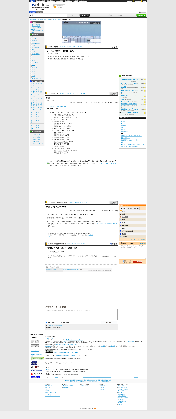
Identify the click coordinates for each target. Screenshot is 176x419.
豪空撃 (123, 123)
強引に (59, 59)
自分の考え (53, 59)
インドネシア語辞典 (123, 397)
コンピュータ (36, 43)
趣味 (33, 65)
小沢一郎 (56, 121)
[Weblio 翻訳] (54, 6)
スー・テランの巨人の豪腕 (128, 83)
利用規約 (47, 390)
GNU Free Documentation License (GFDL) (66, 344)
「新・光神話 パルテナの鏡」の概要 (106, 224)
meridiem (125, 225)
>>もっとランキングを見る (138, 239)
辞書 (32, 1)
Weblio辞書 (131, 341)
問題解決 (72, 59)
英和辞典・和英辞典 (123, 389)
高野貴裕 (124, 236)
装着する (51, 218)
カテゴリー (82, 93)
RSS (95, 408)
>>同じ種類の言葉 (92, 270)
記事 (66, 214)
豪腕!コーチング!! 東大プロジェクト (131, 136)
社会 (49, 19)
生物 (33, 69)
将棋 (55, 115)
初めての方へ (142, 12)
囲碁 (59, 115)
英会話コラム (36, 134)
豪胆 (122, 127)
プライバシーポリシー (50, 392)
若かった (55, 252)
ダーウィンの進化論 (127, 231)
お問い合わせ (84, 385)
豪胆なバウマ (125, 131)
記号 (32, 129)
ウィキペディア (53, 93)
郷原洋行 (56, 135)
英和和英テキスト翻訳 (55, 306)
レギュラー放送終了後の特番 (129, 112)
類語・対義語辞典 (40, 1)
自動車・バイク (36, 47)
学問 (33, 56)
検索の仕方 (47, 387)
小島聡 (56, 126)
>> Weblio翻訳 (142, 243)
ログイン (129, 1)
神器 (80, 218)
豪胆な (123, 129)
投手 (82, 56)
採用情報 (102, 389)
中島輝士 (56, 144)
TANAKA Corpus (35, 351)
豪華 (122, 142)
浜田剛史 (56, 153)
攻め (66, 115)
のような (76, 218)
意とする (78, 56)
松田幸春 (56, 137)
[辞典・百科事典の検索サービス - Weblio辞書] (40, 6)
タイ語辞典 (120, 399)
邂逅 (123, 214)
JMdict (56, 377)
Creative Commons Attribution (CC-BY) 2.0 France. (65, 352)
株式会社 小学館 (49, 338)
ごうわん (80, 214)
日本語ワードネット (50, 369)
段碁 (78, 269)
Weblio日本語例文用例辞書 (57, 244)
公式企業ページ (103, 385)
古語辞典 (76, 1)
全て (32, 36)
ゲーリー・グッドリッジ (61, 141)
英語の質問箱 (36, 139)
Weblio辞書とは (49, 385)
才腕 (64, 269)
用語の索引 (69, 46)
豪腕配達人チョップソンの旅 (129, 109)
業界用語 (34, 41)
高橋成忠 (56, 139)
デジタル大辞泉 (53, 47)
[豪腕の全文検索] (39, 12)
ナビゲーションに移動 (53, 106)
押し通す (63, 59)
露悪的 (124, 234)
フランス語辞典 (122, 396)
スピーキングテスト (38, 143)
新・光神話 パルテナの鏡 (55, 214)
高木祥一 (56, 146)
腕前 (59, 19)
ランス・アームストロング (61, 150)
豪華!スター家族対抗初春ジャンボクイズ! (133, 144)
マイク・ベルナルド (59, 148)
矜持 (123, 211)
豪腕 (48, 100)
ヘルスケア (35, 62)
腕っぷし (52, 56)
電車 (33, 45)
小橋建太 (56, 124)
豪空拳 (123, 121)
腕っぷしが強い (125, 101)
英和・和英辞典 (51, 1)
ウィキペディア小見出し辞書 (57, 202)
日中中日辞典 (59, 1)
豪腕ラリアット (125, 96)
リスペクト (125, 217)
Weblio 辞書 (138, 1)
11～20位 (129, 208)
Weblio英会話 (36, 137)
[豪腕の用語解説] (32, 12)
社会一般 (54, 19)
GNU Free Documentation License (74, 340)
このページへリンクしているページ (106, 163)
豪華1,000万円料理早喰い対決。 (130, 146)
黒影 (55, 132)
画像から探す (66, 387)
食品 (33, 71)
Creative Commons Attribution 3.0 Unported (64, 355)
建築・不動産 (36, 54)
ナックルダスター (68, 218)
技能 (72, 269)
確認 (123, 219)
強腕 (122, 99)
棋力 (75, 269)
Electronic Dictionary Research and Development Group (97, 377)
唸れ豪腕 (123, 87)
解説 (92, 214)
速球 (71, 56)
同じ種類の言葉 (42, 19)
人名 (33, 73)
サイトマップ (48, 394)
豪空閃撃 (123, 125)
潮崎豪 (56, 128)
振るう (81, 59)
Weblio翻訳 (121, 390)
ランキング (76, 46)
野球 (66, 56)
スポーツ (34, 67)
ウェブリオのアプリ (68, 385)
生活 (33, 60)
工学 (33, 51)
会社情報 (102, 387)
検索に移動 (63, 106)
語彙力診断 (36, 141)
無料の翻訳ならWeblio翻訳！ (60, 6)
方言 (33, 76)
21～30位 (136, 208)
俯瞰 (123, 228)
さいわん (68, 269)
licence (136, 377)
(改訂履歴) (65, 341)
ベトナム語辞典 (122, 401)
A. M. (123, 222)
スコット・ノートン (59, 130)
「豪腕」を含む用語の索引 (54, 325)
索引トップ (62, 46)
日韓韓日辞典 (68, 1)
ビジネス (34, 38)
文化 (33, 58)
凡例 (81, 46)
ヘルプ (144, 1)
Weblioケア (121, 404)
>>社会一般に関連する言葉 (104, 270)
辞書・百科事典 (36, 78)
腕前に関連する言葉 (51, 269)
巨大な (61, 218)
